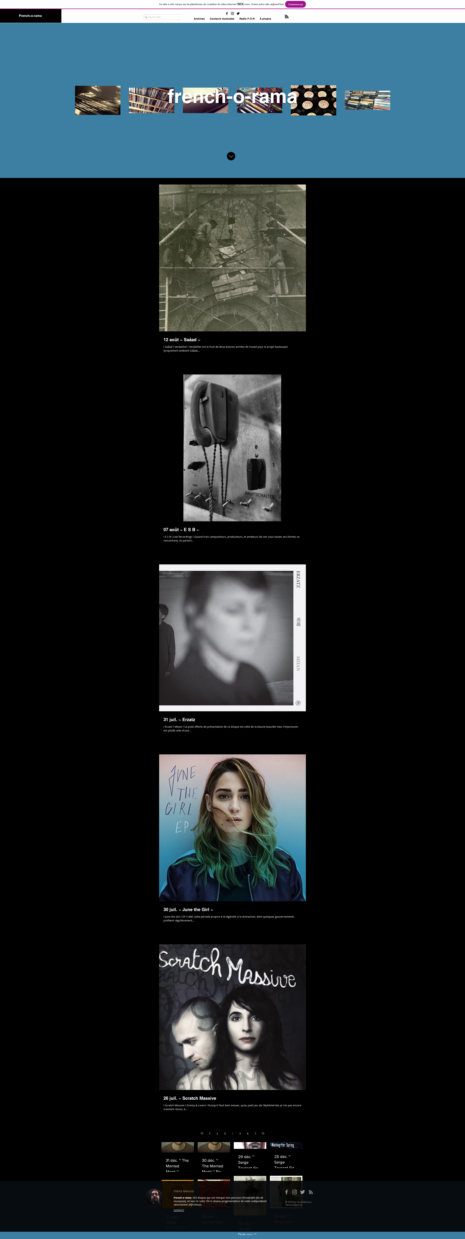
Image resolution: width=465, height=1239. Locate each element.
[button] (222, 18)
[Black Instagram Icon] (232, 13)
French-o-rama (30, 16)
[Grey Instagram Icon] (294, 1192)
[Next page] (255, 1133)
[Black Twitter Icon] (238, 13)
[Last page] (263, 1133)
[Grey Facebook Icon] (286, 1192)
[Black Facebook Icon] (227, 13)
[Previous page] (209, 1133)
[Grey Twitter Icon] (302, 1192)
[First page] (202, 1133)
